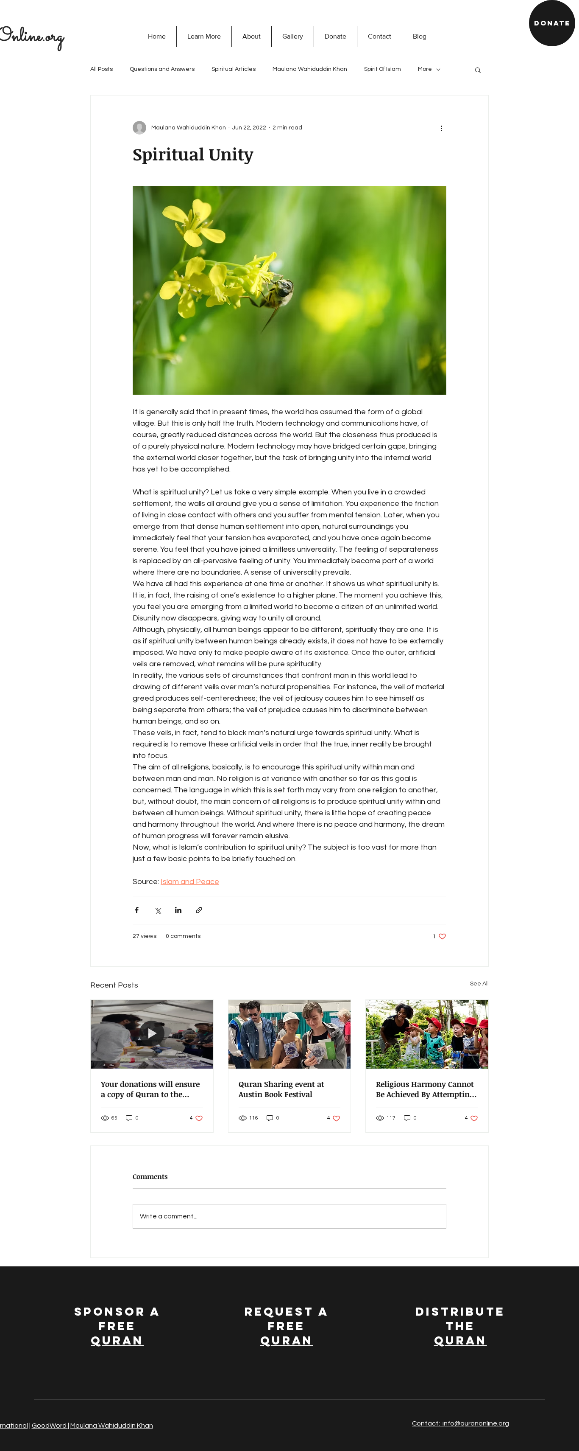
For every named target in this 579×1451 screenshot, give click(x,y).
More (425, 69)
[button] (203, 36)
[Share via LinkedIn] (178, 910)
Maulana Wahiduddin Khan (310, 69)
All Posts (101, 69)
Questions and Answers (162, 69)
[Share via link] (199, 910)
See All (479, 984)
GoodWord (50, 1425)
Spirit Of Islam (382, 69)
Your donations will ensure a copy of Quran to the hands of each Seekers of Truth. (150, 1089)
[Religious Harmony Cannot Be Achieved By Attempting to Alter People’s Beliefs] (427, 1034)
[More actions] (441, 128)
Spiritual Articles (234, 69)
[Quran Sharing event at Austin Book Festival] (289, 1034)
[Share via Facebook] (137, 910)
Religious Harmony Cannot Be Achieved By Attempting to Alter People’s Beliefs (425, 1089)
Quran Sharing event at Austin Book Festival (281, 1089)
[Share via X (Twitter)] (157, 910)
